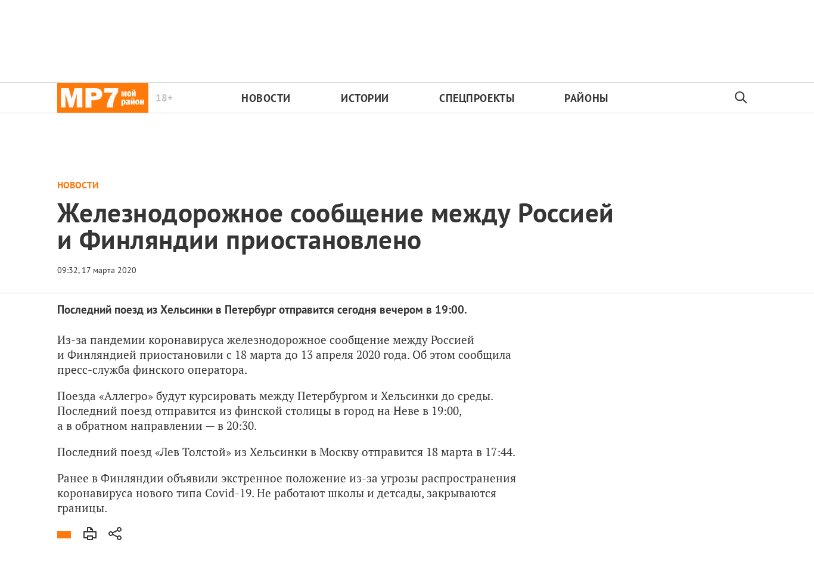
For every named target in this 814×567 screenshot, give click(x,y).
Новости (266, 98)
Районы (586, 98)
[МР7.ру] (102, 98)
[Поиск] (741, 98)
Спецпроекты (476, 98)
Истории (365, 98)
